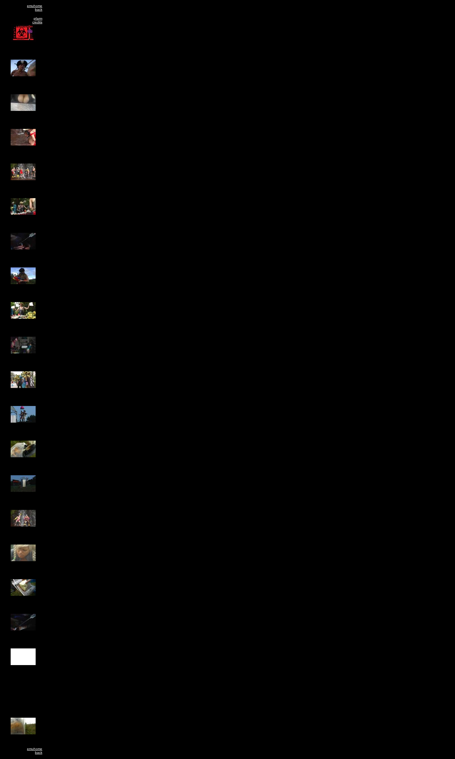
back (38, 9)
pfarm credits (37, 20)
